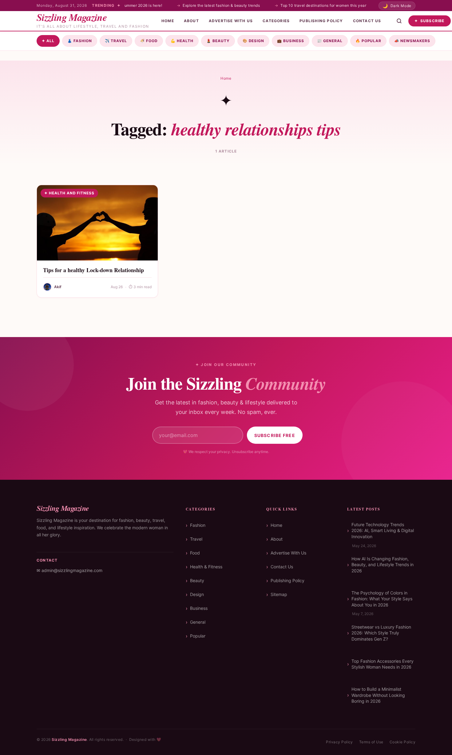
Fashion (79, 40)
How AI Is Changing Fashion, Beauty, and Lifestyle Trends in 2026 (382, 564)
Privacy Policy (339, 742)
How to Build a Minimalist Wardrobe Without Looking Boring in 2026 (378, 695)
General (330, 40)
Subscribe (429, 20)
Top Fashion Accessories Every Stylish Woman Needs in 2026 (382, 664)
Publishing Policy (321, 20)
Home (167, 20)
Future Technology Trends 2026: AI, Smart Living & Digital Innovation (382, 530)
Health (182, 40)
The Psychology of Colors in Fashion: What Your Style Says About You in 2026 (381, 598)
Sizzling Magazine (69, 739)
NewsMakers (412, 40)
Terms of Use (371, 742)
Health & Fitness (206, 566)
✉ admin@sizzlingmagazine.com (69, 570)
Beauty (218, 40)
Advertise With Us (288, 552)
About (191, 20)
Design (253, 40)
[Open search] (399, 20)
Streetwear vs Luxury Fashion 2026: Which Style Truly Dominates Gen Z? (381, 633)
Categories (276, 20)
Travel (116, 40)
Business (290, 40)
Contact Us (367, 20)
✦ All (48, 40)
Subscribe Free (274, 435)
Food (149, 40)
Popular (368, 40)
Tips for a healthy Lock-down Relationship (93, 270)
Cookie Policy (402, 742)
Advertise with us (231, 20)
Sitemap (279, 594)
